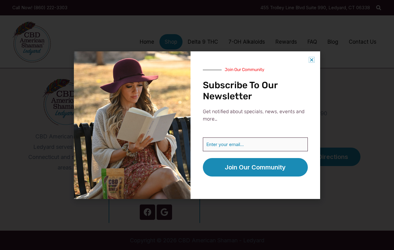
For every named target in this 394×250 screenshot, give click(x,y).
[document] (197, 125)
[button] (311, 60)
